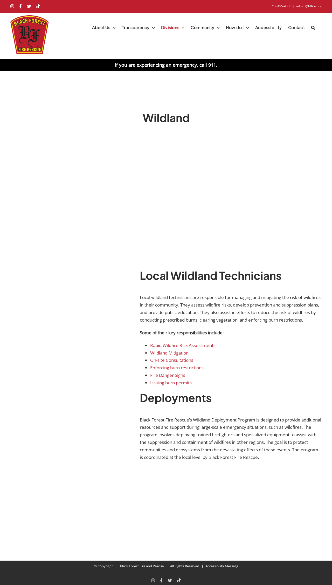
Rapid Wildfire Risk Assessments (183, 345)
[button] (313, 27)
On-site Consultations (171, 360)
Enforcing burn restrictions (177, 368)
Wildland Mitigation (169, 353)
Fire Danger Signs (167, 375)
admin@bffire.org (309, 6)
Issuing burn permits (171, 383)
